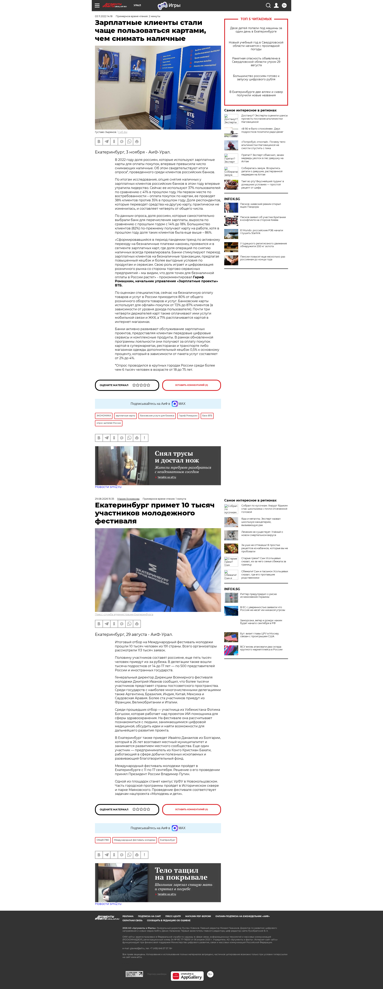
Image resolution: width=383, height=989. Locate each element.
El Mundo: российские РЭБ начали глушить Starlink (261, 232)
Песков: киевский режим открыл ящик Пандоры (260, 205)
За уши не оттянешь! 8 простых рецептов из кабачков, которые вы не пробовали (264, 548)
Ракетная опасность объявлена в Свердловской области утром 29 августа (256, 62)
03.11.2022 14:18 (104, 16)
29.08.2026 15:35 (104, 498)
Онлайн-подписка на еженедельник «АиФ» (242, 916)
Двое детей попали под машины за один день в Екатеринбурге (256, 30)
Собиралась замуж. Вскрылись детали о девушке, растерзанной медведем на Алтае (261, 171)
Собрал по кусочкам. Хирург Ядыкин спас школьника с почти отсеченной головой (264, 508)
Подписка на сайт (149, 916)
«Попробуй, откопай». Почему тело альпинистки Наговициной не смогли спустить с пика (263, 145)
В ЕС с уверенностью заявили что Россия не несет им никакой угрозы (262, 608)
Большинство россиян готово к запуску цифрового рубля (256, 77)
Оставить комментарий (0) (191, 385)
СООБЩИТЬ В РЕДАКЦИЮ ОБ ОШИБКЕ (169, 920)
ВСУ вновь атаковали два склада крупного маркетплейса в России (261, 648)
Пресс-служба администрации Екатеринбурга (124, 614)
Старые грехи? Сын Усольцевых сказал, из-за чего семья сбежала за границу (263, 561)
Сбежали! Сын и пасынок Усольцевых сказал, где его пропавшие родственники (264, 574)
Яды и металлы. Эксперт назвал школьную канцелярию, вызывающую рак (261, 522)
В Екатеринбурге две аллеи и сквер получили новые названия (256, 93)
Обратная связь (132, 920)
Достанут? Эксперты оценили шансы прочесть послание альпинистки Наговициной (264, 118)
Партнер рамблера (156, 974)
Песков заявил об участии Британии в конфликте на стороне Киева (263, 218)
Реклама (127, 916)
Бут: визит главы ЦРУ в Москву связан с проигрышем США (259, 635)
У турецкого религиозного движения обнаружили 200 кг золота (263, 245)
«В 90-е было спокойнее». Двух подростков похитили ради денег (262, 130)
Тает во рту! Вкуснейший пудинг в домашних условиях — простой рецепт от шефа (262, 184)
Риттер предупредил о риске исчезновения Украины (258, 595)
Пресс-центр (173, 916)
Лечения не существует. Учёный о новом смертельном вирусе (262, 533)
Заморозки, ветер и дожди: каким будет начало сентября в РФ (261, 622)
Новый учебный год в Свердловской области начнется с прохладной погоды (256, 46)
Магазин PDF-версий (198, 916)
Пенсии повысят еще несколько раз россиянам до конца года (262, 258)
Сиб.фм (122, 132)
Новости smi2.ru (108, 487)
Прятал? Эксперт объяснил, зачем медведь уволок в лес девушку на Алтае (262, 158)
